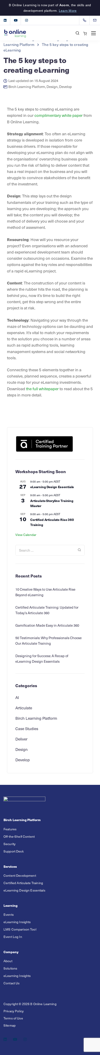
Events (8, 914)
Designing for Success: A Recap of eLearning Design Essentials (41, 658)
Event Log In (12, 936)
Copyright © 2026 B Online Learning (30, 1004)
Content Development (19, 875)
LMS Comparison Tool (19, 929)
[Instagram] (26, 20)
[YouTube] (16, 20)
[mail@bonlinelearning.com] (98, 20)
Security (9, 844)
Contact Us (11, 983)
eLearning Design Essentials (52, 486)
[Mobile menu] (93, 33)
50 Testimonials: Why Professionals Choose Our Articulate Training (48, 640)
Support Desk (13, 851)
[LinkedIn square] (5, 20)
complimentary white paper (58, 115)
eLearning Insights (17, 922)
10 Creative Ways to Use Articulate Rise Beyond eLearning (45, 592)
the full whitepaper (42, 388)
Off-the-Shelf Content (19, 836)
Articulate (23, 707)
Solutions (10, 968)
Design (52, 86)
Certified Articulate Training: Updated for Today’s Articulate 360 (46, 610)
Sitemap (9, 1025)
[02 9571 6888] (85, 20)
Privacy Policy (13, 1011)
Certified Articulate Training (23, 883)
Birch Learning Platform (26, 86)
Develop (65, 86)
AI (17, 697)
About (7, 961)
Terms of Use (13, 1018)
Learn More (68, 10)
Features (10, 829)
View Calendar (25, 534)
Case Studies (26, 728)
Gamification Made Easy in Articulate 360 (47, 625)
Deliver (21, 739)
